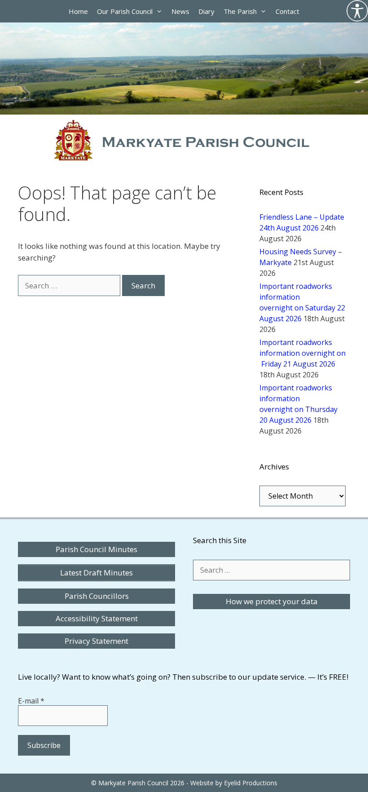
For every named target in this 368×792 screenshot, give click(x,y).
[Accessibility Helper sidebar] (357, 11)
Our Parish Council (125, 11)
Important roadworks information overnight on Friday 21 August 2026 (302, 353)
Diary (206, 11)
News (180, 11)
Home (78, 11)
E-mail (31, 700)
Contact (287, 11)
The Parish (240, 11)
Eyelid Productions (250, 783)
